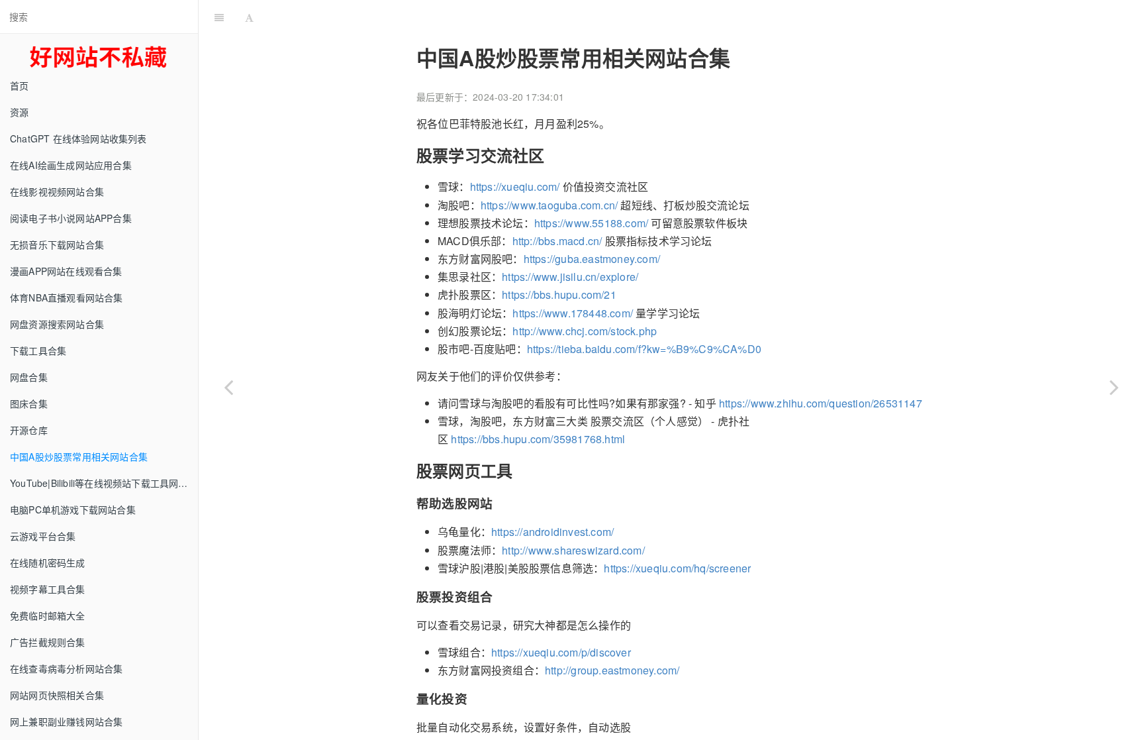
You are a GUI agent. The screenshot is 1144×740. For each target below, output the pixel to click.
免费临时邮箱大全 (47, 615)
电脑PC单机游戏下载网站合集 (73, 509)
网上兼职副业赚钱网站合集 (66, 721)
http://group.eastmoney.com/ (612, 670)
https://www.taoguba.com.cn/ (549, 205)
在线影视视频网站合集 (57, 191)
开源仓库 (29, 430)
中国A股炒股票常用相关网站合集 (79, 456)
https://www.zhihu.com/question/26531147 (820, 403)
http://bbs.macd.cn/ (557, 240)
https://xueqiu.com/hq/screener (677, 568)
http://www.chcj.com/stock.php (584, 331)
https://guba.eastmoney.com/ (592, 258)
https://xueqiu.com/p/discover (561, 652)
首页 (19, 85)
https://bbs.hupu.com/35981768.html (538, 439)
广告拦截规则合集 (47, 642)
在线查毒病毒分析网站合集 (66, 668)
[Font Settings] (249, 16)
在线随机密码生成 (47, 562)
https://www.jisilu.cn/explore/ (570, 276)
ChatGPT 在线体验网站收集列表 (78, 138)
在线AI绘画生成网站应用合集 (71, 165)
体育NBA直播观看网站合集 (66, 297)
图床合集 (29, 403)
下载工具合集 (38, 350)
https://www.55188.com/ (591, 223)
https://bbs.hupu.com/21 (559, 294)
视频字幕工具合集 (47, 589)
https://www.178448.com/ (572, 313)
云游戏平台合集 (42, 536)
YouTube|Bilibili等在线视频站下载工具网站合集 (104, 483)
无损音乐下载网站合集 (57, 244)
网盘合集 (29, 377)
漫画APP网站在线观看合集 (66, 271)
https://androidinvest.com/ (552, 531)
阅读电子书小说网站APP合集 (71, 218)
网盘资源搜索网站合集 (57, 324)
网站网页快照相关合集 (57, 695)
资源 (19, 112)
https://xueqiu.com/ (515, 186)
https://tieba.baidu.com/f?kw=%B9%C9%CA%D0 (644, 348)
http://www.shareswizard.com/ (573, 550)
